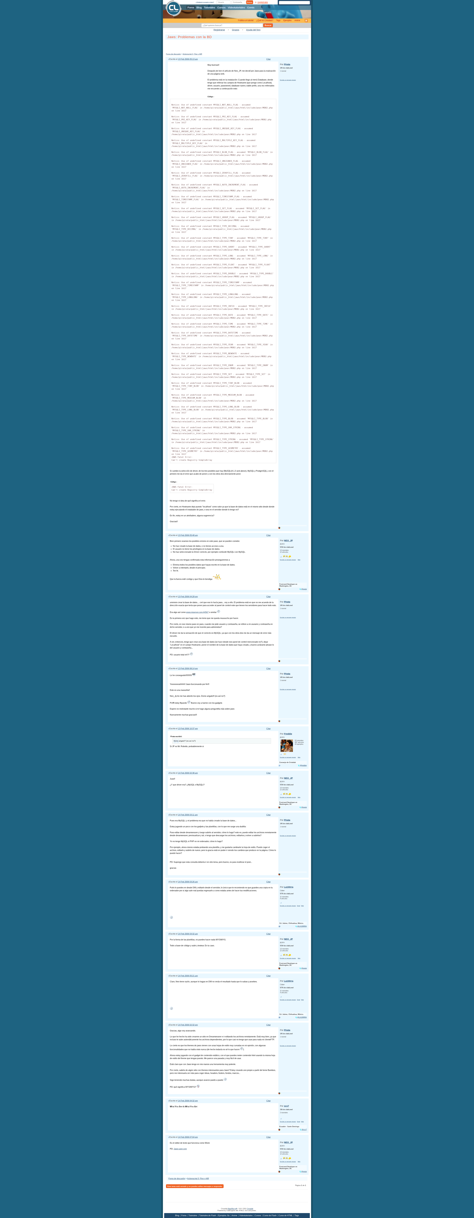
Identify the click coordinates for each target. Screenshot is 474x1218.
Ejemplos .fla (223, 1215)
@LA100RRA (302, 926)
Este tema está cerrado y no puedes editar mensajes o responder (194, 1186)
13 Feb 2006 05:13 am (188, 59)
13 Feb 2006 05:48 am (188, 535)
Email (298, 905)
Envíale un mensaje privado (288, 80)
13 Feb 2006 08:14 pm (188, 668)
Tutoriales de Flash (207, 1215)
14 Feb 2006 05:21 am (188, 976)
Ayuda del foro (253, 30)
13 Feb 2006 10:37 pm (188, 729)
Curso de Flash (269, 1215)
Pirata (287, 64)
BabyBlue (232, 1209)
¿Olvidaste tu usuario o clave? (205, 2)
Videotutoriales (236, 7)
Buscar (268, 25)
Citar (268, 59)
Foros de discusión (173, 54)
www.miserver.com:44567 (197, 612)
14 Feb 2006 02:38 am (188, 773)
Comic (251, 7)
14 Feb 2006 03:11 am (188, 815)
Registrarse (219, 30)
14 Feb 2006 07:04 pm (188, 1137)
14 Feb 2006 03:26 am (188, 882)
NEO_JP (288, 540)
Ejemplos (287, 20)
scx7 (286, 1106)
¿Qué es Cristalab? (264, 20)
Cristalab (250, 1209)
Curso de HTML (286, 1215)
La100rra (288, 887)
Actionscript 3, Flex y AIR (192, 54)
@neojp (304, 589)
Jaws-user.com (180, 1149)
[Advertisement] (237, 45)
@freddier (303, 765)
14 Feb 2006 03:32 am (188, 934)
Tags (278, 20)
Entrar (249, 2)
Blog (199, 7)
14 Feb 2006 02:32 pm (188, 1025)
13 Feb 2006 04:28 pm (188, 597)
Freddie (288, 734)
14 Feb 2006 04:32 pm (188, 1101)
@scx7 (304, 1130)
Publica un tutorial (245, 20)
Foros (191, 7)
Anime (297, 20)
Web (299, 559)
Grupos (235, 30)
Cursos (221, 7)
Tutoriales (209, 7)
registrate (262, 2)
